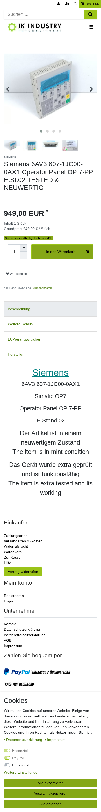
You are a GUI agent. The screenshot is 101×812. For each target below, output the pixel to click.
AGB (7, 640)
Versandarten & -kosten (23, 541)
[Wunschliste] (75, 4)
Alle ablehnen (50, 804)
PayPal (18, 758)
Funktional (20, 765)
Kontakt (10, 624)
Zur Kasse (12, 557)
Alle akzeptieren (51, 783)
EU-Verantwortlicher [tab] (24, 339)
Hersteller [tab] (16, 354)
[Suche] (90, 14)
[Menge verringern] (23, 255)
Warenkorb (13, 552)
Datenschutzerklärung (22, 629)
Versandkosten (42, 287)
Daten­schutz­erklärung (24, 740)
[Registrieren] (67, 4)
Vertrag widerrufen (23, 572)
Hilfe (7, 563)
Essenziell (20, 750)
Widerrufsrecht (16, 546)
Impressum (13, 646)
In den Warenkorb (60, 251)
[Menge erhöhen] (23, 248)
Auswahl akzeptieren (51, 793)
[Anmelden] (59, 4)
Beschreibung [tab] (19, 309)
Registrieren (14, 596)
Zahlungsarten (16, 535)
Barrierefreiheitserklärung (25, 635)
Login (8, 601)
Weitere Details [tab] (20, 324)
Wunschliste (18, 274)
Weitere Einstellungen (22, 772)
